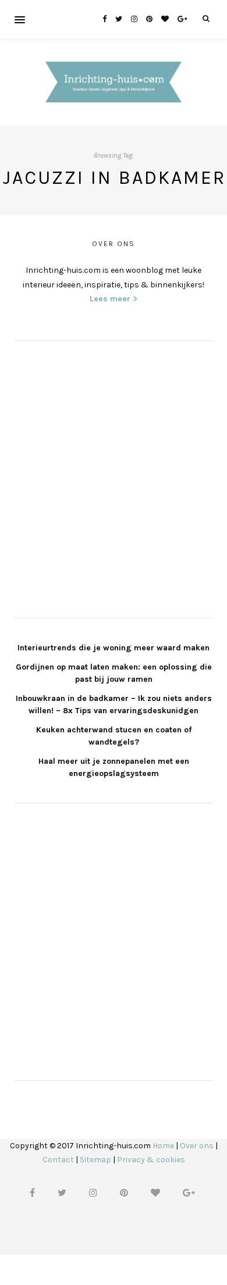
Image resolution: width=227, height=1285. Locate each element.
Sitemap (95, 1160)
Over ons (197, 1146)
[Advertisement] (113, 477)
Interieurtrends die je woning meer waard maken (113, 648)
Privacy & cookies (151, 1160)
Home (163, 1146)
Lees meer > (113, 299)
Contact (58, 1160)
